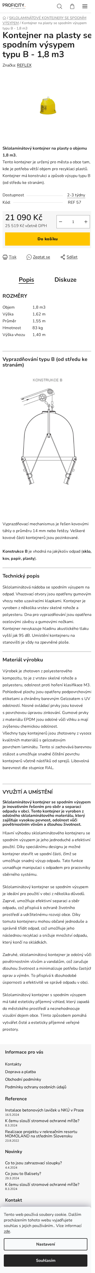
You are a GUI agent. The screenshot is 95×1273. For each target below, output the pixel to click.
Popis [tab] (26, 280)
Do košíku (47, 239)
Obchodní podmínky (23, 1079)
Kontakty (13, 1064)
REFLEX (24, 65)
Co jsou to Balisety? (23, 1174)
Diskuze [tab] (65, 280)
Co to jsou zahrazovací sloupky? (33, 1163)
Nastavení (45, 1244)
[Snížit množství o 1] (60, 221)
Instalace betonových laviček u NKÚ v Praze (44, 1110)
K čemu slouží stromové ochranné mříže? (42, 1121)
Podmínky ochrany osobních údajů (35, 1087)
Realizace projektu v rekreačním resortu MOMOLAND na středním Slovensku (41, 1134)
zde (7, 1231)
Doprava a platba (20, 1072)
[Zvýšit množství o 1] (86, 221)
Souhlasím (45, 1260)
